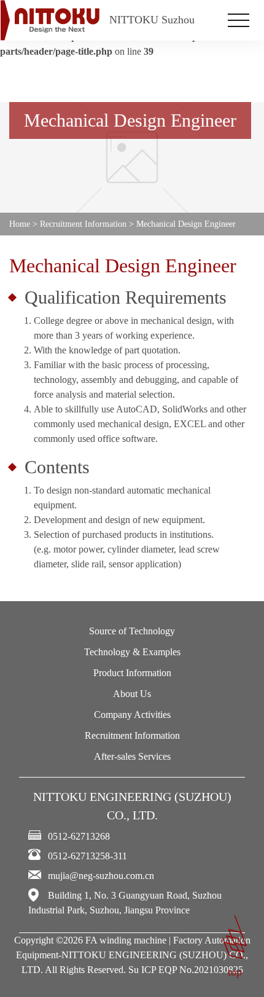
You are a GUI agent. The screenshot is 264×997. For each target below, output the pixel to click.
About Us (132, 693)
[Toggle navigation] (238, 20)
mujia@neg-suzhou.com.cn (101, 875)
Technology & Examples (132, 652)
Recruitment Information (132, 735)
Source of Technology (132, 631)
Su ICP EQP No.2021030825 (185, 969)
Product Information (132, 673)
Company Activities (132, 714)
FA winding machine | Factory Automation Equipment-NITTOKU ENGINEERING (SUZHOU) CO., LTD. (133, 955)
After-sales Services (132, 756)
